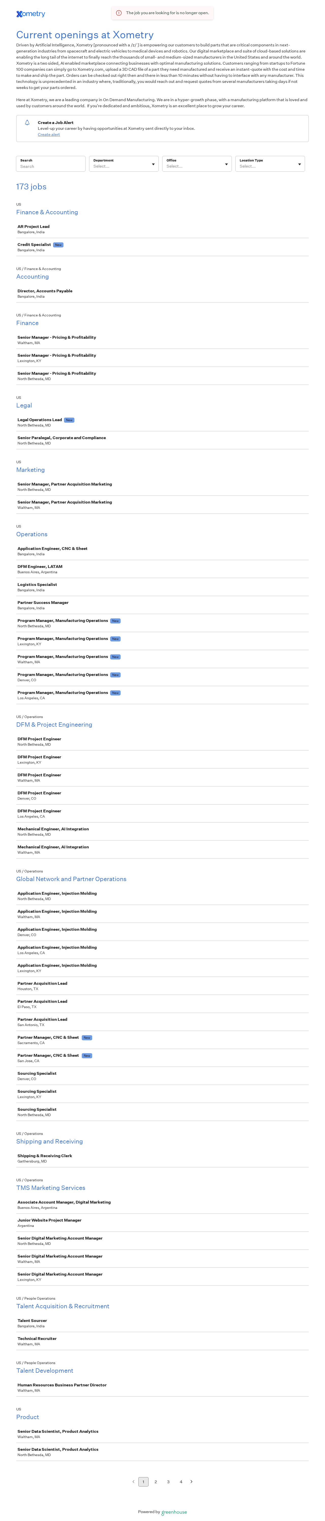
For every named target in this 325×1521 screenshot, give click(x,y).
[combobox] (93, 166)
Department (103, 160)
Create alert (49, 134)
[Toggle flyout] (153, 164)
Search (26, 160)
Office (171, 160)
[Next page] (191, 1482)
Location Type (251, 160)
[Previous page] (133, 1482)
